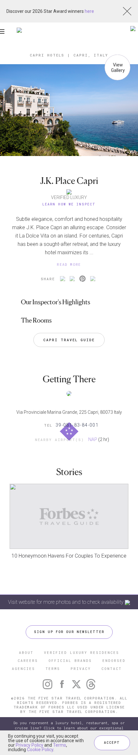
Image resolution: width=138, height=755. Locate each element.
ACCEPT (112, 743)
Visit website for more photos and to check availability (66, 602)
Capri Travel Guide (69, 339)
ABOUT (26, 652)
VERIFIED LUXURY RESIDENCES (81, 652)
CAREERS (28, 660)
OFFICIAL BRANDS (70, 660)
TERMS (53, 668)
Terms (59, 745)
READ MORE (69, 264)
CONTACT (111, 668)
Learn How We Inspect (69, 204)
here (89, 11)
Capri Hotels (47, 55)
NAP (92, 439)
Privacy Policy (29, 745)
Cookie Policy (40, 749)
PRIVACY (81, 668)
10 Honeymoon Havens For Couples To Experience (69, 556)
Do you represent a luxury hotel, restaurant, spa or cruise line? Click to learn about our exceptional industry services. (69, 727)
